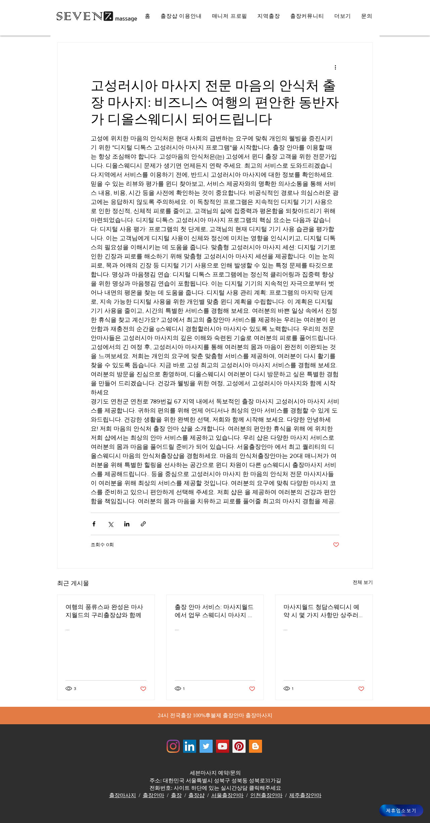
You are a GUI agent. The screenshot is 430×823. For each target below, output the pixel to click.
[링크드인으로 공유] (127, 524)
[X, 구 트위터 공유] (110, 524)
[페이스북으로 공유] (94, 524)
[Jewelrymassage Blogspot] (255, 746)
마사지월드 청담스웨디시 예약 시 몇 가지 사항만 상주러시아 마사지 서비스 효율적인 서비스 (322, 611)
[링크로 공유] (143, 524)
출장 (176, 795)
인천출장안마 (266, 795)
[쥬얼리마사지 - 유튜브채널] (222, 746)
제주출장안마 (305, 795)
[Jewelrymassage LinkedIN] (189, 746)
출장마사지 (122, 795)
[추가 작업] (335, 67)
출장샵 (196, 795)
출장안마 (153, 795)
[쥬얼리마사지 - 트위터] (206, 746)
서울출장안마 (227, 795)
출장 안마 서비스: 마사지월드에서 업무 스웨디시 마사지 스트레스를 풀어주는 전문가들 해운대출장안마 (214, 611)
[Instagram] (173, 746)
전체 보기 (363, 582)
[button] (343, 16)
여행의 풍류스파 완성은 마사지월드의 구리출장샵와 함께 (104, 611)
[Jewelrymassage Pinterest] (239, 746)
